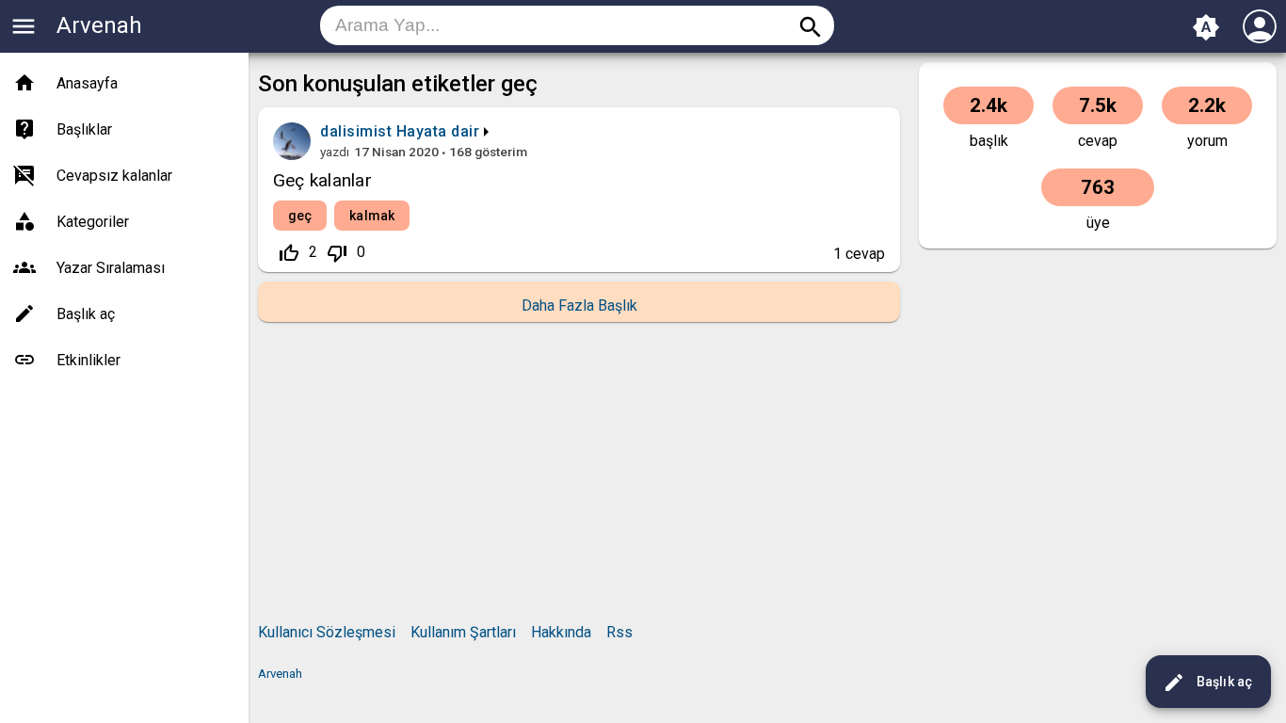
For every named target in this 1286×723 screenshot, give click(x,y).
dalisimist (356, 131)
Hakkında (561, 632)
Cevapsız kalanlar (114, 176)
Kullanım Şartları (463, 632)
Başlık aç (1207, 682)
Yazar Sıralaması (110, 268)
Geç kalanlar (322, 180)
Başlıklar (84, 129)
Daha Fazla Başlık (579, 305)
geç (300, 215)
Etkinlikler (88, 360)
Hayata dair (438, 131)
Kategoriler (92, 222)
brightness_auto (1206, 27)
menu (23, 26)
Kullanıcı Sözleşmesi (326, 632)
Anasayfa (87, 83)
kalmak (371, 215)
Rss (619, 632)
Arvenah (99, 25)
